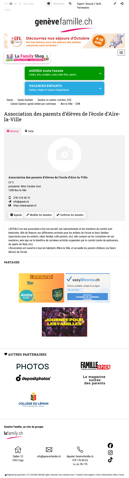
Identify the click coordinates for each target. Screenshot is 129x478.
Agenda (17, 215)
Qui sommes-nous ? (67, 475)
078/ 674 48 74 (21, 197)
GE (10, 3)
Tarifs (98, 475)
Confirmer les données (71, 215)
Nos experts (89, 475)
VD (6, 3)
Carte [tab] (30, 131)
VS (20, 3)
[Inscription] (115, 4)
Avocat (89, 3)
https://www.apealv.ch (24, 205)
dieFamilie (28, 3)
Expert (80, 3)
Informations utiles (109, 475)
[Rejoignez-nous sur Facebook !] (110, 445)
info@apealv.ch (21, 201)
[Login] (122, 4)
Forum (121, 475)
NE (15, 3)
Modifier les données (40, 215)
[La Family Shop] (27, 57)
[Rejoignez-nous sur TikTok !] (110, 459)
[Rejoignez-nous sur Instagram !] (110, 452)
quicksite (21, 475)
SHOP (8, 10)
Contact (80, 475)
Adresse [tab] (14, 131)
